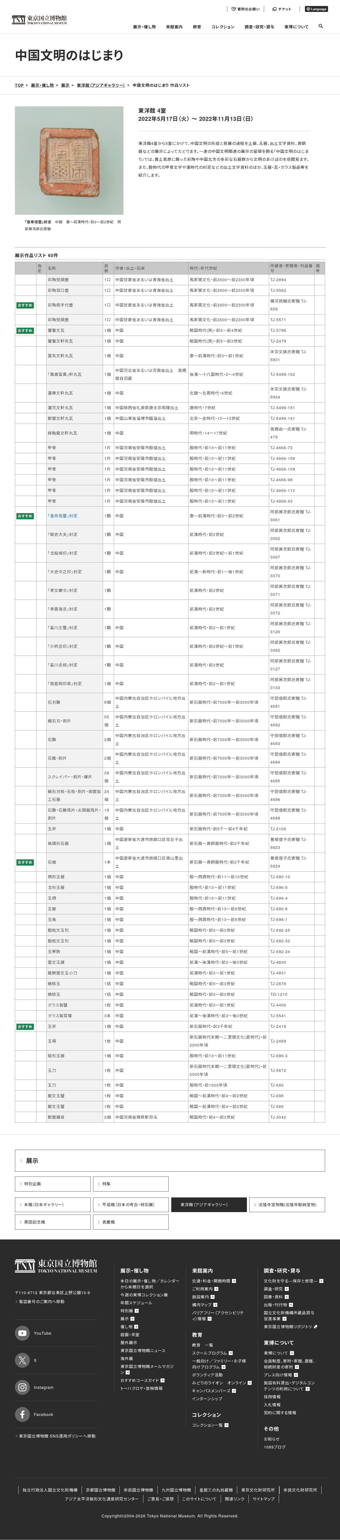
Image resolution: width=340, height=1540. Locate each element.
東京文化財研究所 (258, 1490)
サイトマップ (264, 1499)
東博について (296, 27)
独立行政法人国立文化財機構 (50, 1490)
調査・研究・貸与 (260, 27)
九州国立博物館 (176, 1490)
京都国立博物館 (100, 1490)
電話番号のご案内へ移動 (42, 1301)
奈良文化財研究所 (300, 1490)
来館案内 (174, 27)
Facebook (43, 1414)
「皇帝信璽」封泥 (63, 516)
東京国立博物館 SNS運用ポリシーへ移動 (57, 1436)
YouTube (43, 1333)
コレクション (223, 27)
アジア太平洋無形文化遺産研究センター (102, 1499)
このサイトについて (199, 1499)
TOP (19, 85)
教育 (197, 27)
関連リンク (234, 1499)
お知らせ (272, 1439)
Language (318, 9)
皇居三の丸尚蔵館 (216, 1490)
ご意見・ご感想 (160, 1499)
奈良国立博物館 (138, 1490)
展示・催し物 (144, 27)
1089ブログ (274, 1447)
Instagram (44, 1387)
